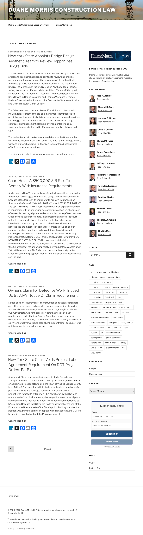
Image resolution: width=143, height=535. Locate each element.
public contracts (113, 337)
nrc (109, 327)
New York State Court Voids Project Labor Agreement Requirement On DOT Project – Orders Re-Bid (44, 364)
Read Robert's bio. (104, 178)
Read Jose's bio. (103, 99)
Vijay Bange (96, 352)
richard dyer (96, 342)
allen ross (101, 272)
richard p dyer (111, 342)
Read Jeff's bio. (103, 167)
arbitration (114, 272)
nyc (126, 327)
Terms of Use (13, 496)
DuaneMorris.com (64, 25)
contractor (95, 292)
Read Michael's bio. (105, 144)
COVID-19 (109, 297)
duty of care (110, 302)
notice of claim (97, 327)
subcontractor (112, 347)
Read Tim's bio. (104, 234)
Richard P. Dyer (43, 52)
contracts (122, 292)
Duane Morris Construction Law (62, 10)
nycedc (94, 332)
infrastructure (109, 307)
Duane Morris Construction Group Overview (28, 25)
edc (121, 302)
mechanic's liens (98, 322)
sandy (123, 342)
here (71, 154)
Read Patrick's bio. (106, 189)
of (102, 332)
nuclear (117, 327)
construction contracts (101, 282)
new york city (127, 322)
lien (116, 312)
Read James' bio (104, 155)
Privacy (117, 446)
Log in (92, 462)
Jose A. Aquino (125, 307)
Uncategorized (95, 374)
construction (114, 277)
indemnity (95, 307)
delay (120, 297)
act (92, 272)
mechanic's (118, 317)
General (92, 368)
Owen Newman (113, 332)
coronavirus (96, 297)
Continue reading (17, 263)
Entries (94, 468)
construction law (120, 287)
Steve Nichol (96, 347)
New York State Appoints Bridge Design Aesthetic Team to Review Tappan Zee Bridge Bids (41, 61)
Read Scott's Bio (105, 200)
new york (113, 322)
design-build (96, 302)
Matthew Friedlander (100, 317)
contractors (109, 292)
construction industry (100, 287)
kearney (108, 312)
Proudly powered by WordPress (22, 528)
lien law (125, 312)
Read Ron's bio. (103, 212)
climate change (98, 277)
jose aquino (96, 312)
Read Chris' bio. (104, 133)
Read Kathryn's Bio (106, 121)
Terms (110, 446)
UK (123, 347)
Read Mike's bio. (105, 110)
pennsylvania (97, 337)
